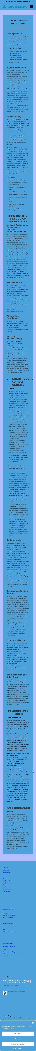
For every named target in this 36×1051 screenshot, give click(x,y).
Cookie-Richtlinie (17, 1048)
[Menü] (30, 6)
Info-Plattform (6, 956)
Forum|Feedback (8, 943)
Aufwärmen (6, 954)
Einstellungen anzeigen (18, 1044)
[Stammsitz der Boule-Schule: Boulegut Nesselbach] (17, 981)
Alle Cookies (18, 1033)
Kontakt (5, 885)
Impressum (6, 870)
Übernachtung (6, 891)
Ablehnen (18, 1039)
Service (5, 949)
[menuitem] (30, 6)
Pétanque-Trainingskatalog (11, 932)
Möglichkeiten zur (7, 889)
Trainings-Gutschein (9, 946)
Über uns (5, 879)
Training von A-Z (8, 909)
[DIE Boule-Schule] (15, 6)
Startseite (5, 867)
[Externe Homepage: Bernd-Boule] (5, 993)
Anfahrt (5, 887)
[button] (33, 1023)
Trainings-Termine (8, 923)
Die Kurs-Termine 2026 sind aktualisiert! (18, 1)
